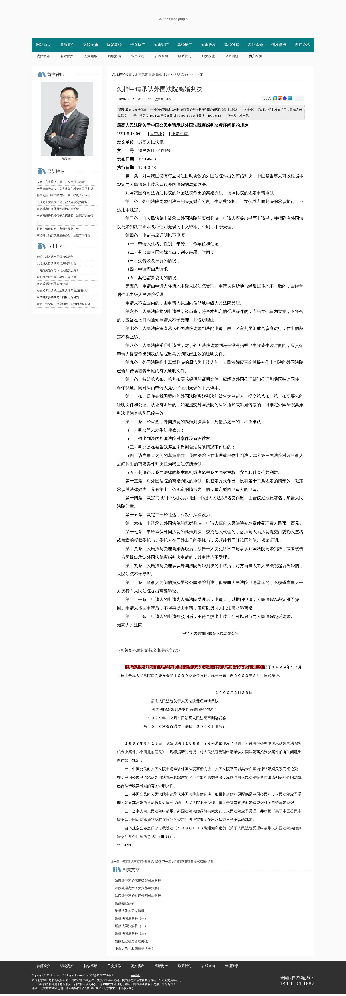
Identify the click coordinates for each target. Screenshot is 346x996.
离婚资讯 (43, 56)
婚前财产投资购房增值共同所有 (56, 277)
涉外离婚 (255, 45)
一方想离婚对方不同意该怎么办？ (58, 270)
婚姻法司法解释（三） (131, 933)
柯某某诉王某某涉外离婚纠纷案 (142, 861)
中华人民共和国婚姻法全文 (134, 949)
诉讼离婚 (90, 45)
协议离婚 (114, 45)
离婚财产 (161, 45)
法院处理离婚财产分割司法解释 (138, 895)
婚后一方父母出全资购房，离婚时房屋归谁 (63, 304)
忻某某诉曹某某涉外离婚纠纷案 (193, 861)
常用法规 (137, 56)
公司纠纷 (231, 56)
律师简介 (67, 45)
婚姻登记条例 (125, 903)
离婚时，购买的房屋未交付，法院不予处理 (63, 235)
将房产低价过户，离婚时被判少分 (58, 228)
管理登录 (231, 966)
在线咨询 (161, 56)
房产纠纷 (255, 56)
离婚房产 (184, 45)
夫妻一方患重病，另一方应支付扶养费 (61, 182)
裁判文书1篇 (147, 650)
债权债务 (278, 45)
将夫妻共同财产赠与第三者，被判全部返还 (63, 195)
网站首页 (43, 45)
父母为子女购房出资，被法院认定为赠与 (62, 202)
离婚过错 (231, 45)
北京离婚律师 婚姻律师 (152, 74)
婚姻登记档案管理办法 (131, 941)
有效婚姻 (67, 56)
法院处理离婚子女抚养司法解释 (138, 888)
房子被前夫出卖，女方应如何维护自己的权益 (65, 188)
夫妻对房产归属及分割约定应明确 (58, 208)
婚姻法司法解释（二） (131, 926)
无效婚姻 (90, 56)
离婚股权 (208, 45)
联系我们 (184, 56)
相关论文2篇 (167, 650)
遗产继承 (302, 45)
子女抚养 (137, 45)
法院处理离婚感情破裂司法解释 (138, 880)
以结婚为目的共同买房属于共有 (56, 263)
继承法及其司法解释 (130, 911)
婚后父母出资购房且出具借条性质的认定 (62, 290)
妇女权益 (208, 56)
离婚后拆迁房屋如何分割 (52, 283)
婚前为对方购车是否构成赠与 (55, 256)
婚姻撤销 (114, 56)
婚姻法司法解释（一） (131, 918)
